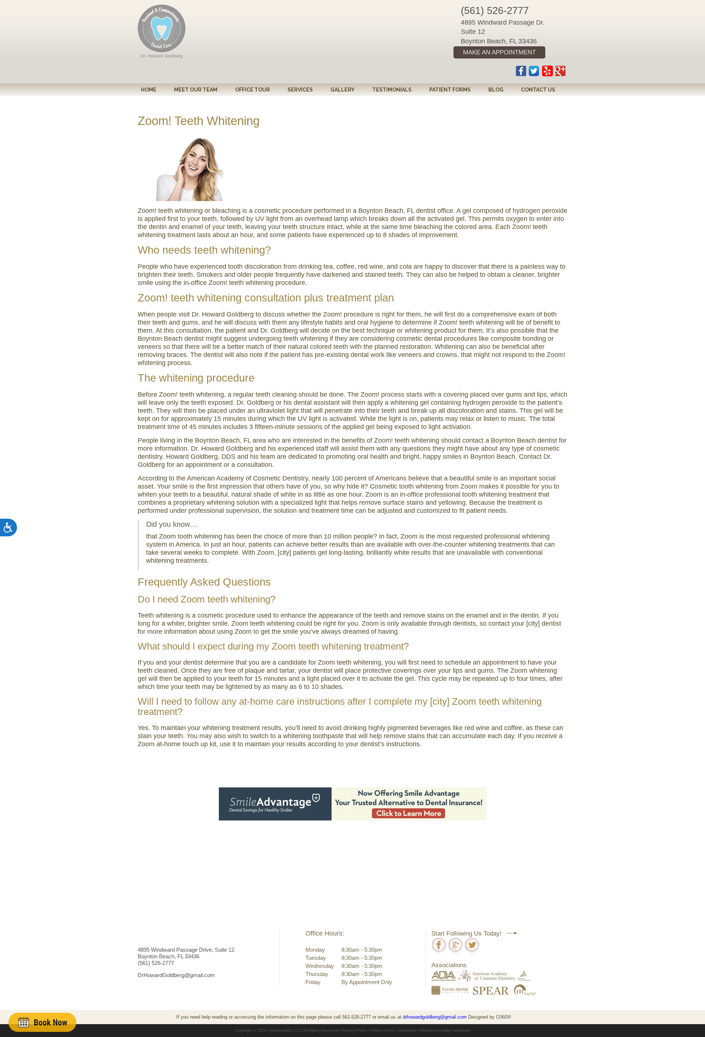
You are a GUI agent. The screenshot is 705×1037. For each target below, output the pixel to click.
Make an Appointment (499, 52)
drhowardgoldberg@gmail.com (435, 1017)
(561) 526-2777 (495, 10)
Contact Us (538, 90)
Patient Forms (450, 90)
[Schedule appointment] (42, 1022)
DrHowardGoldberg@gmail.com (176, 975)
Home (148, 90)
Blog (495, 90)
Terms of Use (382, 1030)
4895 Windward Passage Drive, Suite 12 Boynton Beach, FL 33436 (186, 953)
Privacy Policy (354, 1030)
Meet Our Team (195, 90)
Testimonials (392, 90)
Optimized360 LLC (283, 1030)
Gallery (342, 90)
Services (300, 90)
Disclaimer (407, 1030)
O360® (503, 1017)
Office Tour (252, 90)
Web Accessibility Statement (445, 1030)
